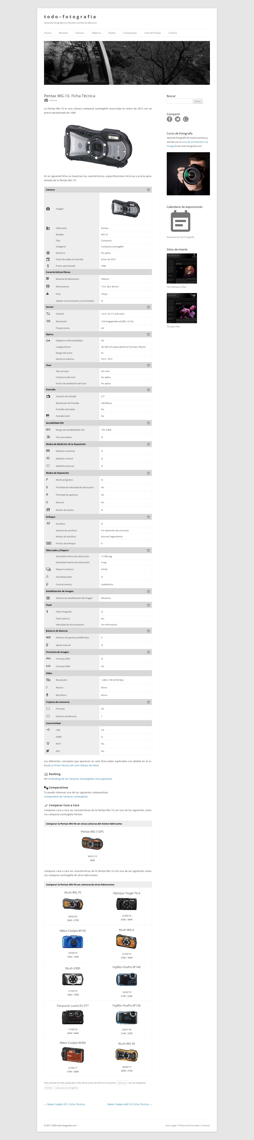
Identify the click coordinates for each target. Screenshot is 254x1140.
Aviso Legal (171, 1125)
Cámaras (80, 32)
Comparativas (130, 32)
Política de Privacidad (189, 1125)
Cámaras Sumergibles (67, 1087)
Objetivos (96, 32)
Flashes (112, 32)
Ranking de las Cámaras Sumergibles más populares (81, 778)
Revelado (63, 32)
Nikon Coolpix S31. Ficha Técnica (64, 1104)
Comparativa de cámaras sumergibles (66, 796)
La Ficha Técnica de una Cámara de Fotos (75, 765)
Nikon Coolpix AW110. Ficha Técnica (129, 1104)
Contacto (172, 32)
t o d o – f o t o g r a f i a (70, 16)
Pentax (49, 1087)
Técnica (47, 32)
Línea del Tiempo (152, 32)
